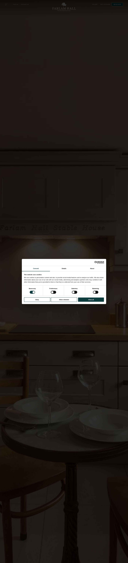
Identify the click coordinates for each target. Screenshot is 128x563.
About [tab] (92, 268)
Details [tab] (64, 268)
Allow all (91, 299)
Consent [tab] (36, 268)
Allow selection (64, 299)
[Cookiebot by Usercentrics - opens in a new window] (96, 262)
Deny (37, 299)
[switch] (53, 292)
